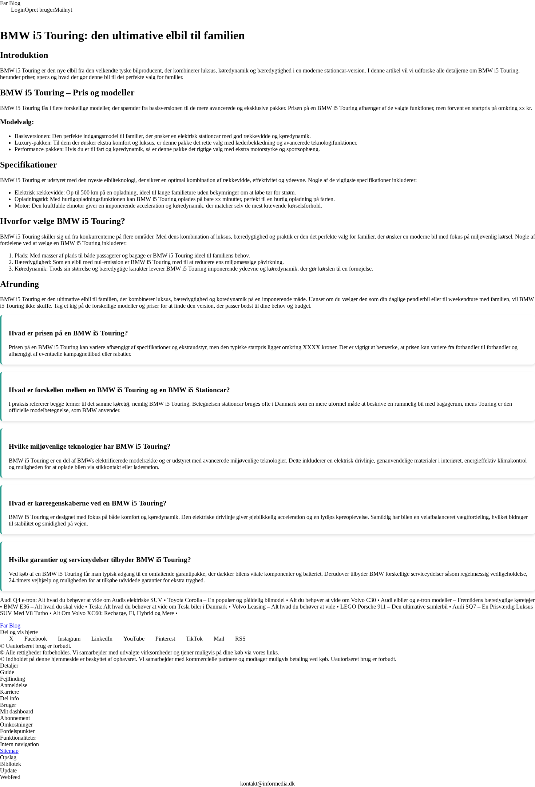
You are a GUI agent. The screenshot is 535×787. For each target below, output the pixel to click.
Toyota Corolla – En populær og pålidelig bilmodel (226, 600)
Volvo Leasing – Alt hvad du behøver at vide (283, 606)
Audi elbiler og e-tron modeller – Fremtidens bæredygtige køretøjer (458, 600)
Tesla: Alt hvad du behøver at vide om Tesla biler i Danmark (158, 606)
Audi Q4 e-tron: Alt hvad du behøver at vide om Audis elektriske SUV (81, 600)
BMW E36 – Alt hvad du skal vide (44, 606)
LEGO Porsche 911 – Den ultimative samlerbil (394, 606)
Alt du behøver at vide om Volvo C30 (332, 600)
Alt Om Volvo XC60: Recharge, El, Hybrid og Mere (113, 613)
